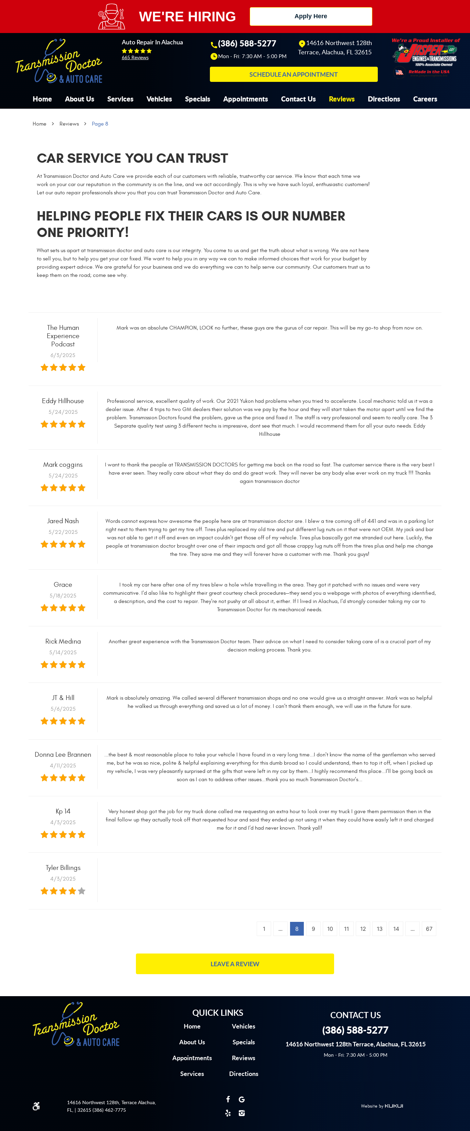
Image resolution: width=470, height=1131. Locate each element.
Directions (384, 99)
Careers (425, 99)
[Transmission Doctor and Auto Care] (59, 61)
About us (192, 1041)
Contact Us (298, 99)
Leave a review (235, 963)
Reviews (342, 99)
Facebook (228, 1099)
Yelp (228, 1113)
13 (380, 928)
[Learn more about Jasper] (426, 58)
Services (120, 99)
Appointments (245, 99)
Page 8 (100, 124)
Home (42, 99)
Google (242, 1099)
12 (363, 928)
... (280, 928)
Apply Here (311, 16)
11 (346, 928)
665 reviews (135, 57)
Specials (197, 99)
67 (429, 928)
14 (396, 928)
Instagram (242, 1113)
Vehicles (159, 99)
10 (330, 928)
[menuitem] (42, 99)
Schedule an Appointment (293, 74)
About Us (79, 99)
